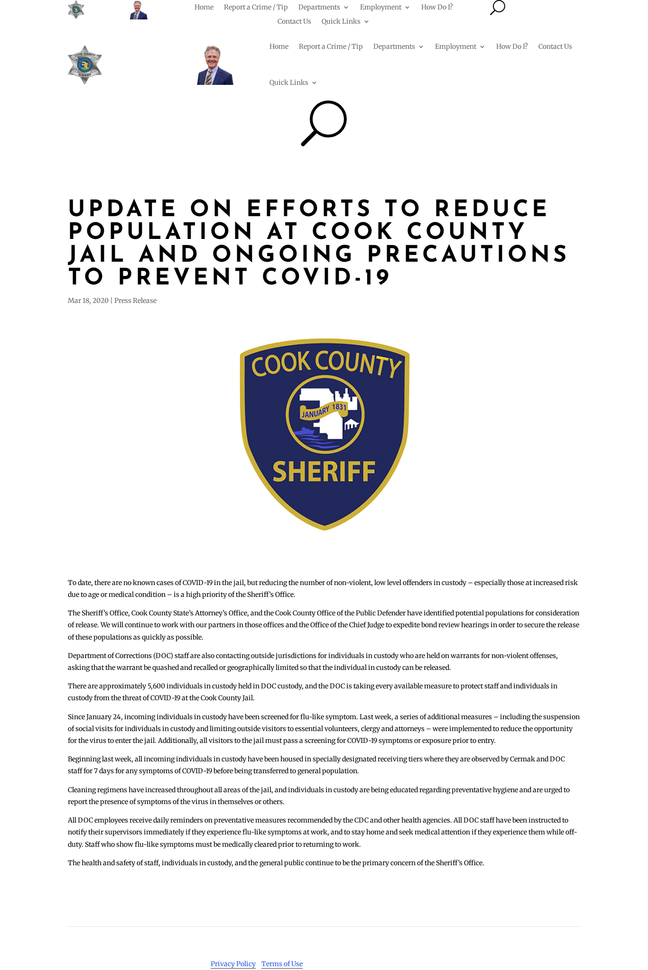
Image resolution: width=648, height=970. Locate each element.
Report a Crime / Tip (256, 7)
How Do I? (437, 7)
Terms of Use (282, 964)
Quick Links (341, 22)
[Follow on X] (517, 939)
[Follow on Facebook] (498, 939)
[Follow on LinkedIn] (555, 939)
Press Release (135, 300)
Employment (380, 7)
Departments (319, 7)
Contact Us (294, 22)
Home (203, 7)
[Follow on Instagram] (536, 939)
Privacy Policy (233, 964)
